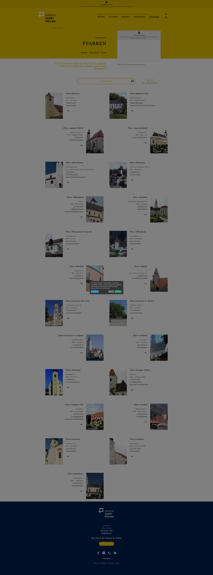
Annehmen (118, 291)
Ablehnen (111, 291)
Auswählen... (95, 291)
